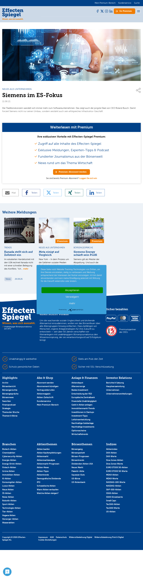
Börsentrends (78, 460)
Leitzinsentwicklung (81, 419)
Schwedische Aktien (46, 486)
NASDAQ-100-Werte (115, 482)
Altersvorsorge (78, 386)
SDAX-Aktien (112, 493)
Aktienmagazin (44, 394)
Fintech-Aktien (9, 467)
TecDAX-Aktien (113, 504)
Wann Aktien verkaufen (48, 489)
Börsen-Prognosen (80, 456)
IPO (38, 482)
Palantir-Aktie (78, 471)
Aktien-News (43, 467)
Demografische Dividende (49, 478)
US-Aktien (110, 512)
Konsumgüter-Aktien (12, 482)
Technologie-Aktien (11, 508)
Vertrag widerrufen (46, 390)
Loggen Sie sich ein (88, 178)
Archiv (5, 383)
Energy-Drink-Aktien (12, 464)
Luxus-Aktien (8, 486)
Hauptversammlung (115, 386)
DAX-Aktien (111, 453)
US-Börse (76, 478)
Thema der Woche (10, 412)
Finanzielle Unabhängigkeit (84, 401)
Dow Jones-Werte (114, 464)
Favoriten (6, 401)
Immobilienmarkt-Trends (83, 408)
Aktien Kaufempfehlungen (49, 453)
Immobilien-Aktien (11, 475)
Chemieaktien (8, 453)
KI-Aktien (6, 478)
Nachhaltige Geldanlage (83, 423)
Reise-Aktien (8, 497)
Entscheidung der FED (82, 394)
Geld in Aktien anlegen (82, 405)
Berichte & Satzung (115, 383)
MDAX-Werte (112, 478)
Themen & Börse (9, 416)
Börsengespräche (10, 394)
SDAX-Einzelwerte (114, 497)
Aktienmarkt (42, 456)
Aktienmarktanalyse (46, 460)
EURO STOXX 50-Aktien (117, 467)
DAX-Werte (111, 456)
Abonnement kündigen (48, 386)
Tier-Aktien (7, 512)
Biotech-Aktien (9, 449)
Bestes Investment (80, 390)
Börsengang (77, 449)
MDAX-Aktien (112, 475)
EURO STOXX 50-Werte (116, 471)
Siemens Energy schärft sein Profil (85, 253)
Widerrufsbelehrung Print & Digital (109, 537)
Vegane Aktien (9, 515)
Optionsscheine (79, 430)
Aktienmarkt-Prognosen (48, 464)
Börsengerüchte (9, 390)
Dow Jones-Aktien (114, 460)
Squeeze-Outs (78, 475)
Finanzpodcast (9, 405)
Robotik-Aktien (9, 500)
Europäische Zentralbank (83, 397)
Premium (125, 11)
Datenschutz (61, 537)
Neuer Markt (77, 467)
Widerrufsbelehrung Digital (80, 537)
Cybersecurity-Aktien (12, 456)
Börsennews (8, 397)
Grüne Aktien (8, 471)
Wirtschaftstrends (80, 434)
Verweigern (72, 296)
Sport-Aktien (8, 504)
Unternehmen (112, 390)
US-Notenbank (78, 482)
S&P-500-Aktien (113, 489)
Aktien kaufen (43, 449)
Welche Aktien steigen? (48, 493)
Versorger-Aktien (10, 519)
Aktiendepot (77, 383)
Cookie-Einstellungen (47, 540)
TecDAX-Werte (113, 508)
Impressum (43, 537)
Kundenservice (44, 401)
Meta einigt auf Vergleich (49, 253)
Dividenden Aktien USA (82, 464)
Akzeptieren (72, 290)
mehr (25, 269)
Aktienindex (111, 449)
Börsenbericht (9, 386)
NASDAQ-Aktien (113, 486)
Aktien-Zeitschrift (45, 397)
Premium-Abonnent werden (73, 172)
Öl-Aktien (6, 493)
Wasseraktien (8, 523)
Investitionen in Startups (83, 412)
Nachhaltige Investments (83, 427)
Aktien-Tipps (43, 471)
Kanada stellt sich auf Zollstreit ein (18, 253)
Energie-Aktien (9, 460)
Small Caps (111, 500)
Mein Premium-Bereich (48, 405)
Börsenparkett (78, 453)
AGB (52, 537)
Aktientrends (43, 475)
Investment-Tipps (80, 416)
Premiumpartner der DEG (127, 330)
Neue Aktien (8, 489)
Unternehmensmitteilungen (119, 394)
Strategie (6, 408)
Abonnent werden (45, 383)
